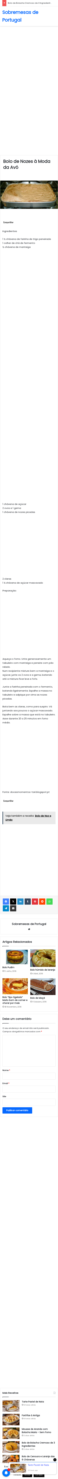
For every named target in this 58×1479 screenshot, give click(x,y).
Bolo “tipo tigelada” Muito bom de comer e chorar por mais (15, 1000)
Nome (6, 1070)
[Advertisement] (29, 58)
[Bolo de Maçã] (43, 986)
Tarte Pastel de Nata (33, 1401)
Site (4, 1096)
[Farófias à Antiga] (10, 1419)
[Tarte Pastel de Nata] (10, 1406)
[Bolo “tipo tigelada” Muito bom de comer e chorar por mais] (15, 986)
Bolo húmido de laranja (42, 969)
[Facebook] (6, 901)
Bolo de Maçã (37, 997)
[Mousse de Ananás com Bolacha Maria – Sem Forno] (10, 1433)
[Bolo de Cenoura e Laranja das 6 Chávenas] (10, 1460)
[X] (13, 901)
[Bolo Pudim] (15, 956)
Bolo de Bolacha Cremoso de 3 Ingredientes (30, 3)
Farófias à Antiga (31, 1415)
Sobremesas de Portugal (29, 924)
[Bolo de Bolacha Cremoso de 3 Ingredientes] (10, 1447)
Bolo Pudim (8, 967)
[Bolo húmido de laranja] (43, 958)
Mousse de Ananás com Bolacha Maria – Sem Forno (36, 1430)
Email (5, 1083)
